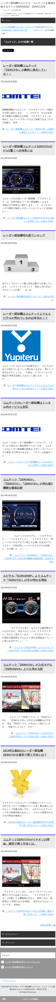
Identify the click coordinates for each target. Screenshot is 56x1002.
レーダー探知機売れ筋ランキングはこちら (22, 962)
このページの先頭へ (30, 999)
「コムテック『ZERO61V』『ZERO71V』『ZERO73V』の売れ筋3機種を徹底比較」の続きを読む (28, 558)
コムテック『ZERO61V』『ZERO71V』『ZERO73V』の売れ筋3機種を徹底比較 (28, 483)
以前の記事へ (46, 925)
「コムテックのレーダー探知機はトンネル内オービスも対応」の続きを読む (30, 463)
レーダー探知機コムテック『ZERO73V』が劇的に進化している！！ (25, 70)
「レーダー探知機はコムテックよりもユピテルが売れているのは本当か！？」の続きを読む (30, 387)
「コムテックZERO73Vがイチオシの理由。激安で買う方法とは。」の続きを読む (29, 913)
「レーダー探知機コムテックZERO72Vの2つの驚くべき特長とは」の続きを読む (30, 219)
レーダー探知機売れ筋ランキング (24, 235)
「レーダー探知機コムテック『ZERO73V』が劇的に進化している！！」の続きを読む (29, 130)
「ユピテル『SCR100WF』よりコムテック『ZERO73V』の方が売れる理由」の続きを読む (30, 649)
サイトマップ (10, 981)
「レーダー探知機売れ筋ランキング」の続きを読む (30, 298)
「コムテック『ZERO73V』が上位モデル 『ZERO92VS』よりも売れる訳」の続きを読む (31, 735)
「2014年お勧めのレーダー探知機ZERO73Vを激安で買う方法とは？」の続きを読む (30, 824)
